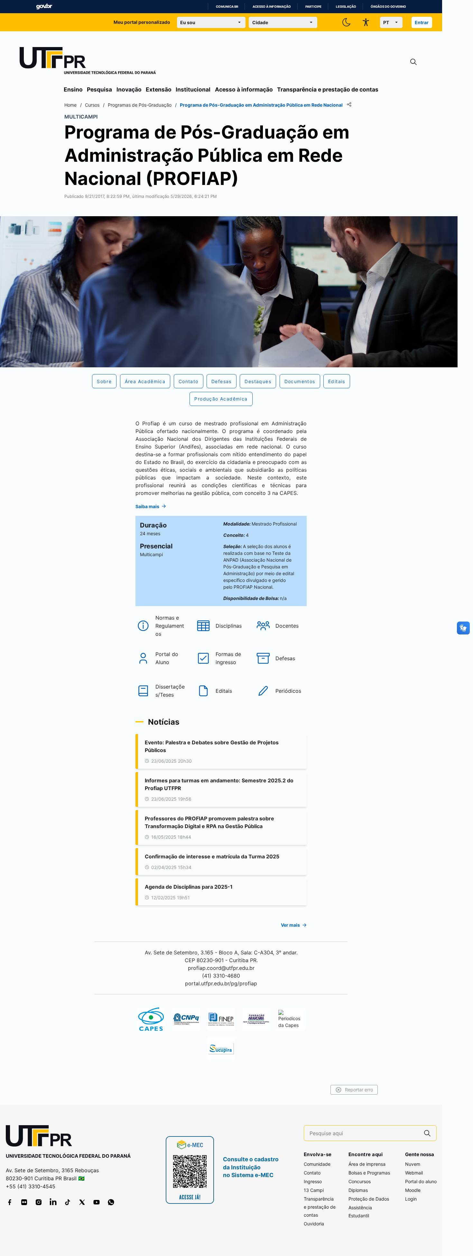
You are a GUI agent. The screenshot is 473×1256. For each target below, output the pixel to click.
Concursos (359, 1181)
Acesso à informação (272, 6)
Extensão (159, 89)
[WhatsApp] (111, 1202)
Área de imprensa (366, 1164)
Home (70, 105)
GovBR (44, 7)
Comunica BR (227, 6)
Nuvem (412, 1164)
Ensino (73, 89)
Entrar (422, 22)
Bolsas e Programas (369, 1172)
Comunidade (317, 1164)
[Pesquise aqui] (427, 1133)
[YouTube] (96, 1202)
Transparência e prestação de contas (327, 89)
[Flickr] (24, 1202)
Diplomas (358, 1190)
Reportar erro (359, 1089)
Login (411, 1199)
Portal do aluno (421, 1181)
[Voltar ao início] (41, 1137)
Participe (313, 6)
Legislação (346, 6)
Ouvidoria (314, 1223)
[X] (82, 1202)
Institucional (193, 89)
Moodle (413, 1190)
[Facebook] (10, 1202)
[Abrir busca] (413, 62)
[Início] (88, 62)
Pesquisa (99, 89)
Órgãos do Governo (388, 6)
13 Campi (314, 1190)
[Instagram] (38, 1202)
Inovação (129, 89)
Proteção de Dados (368, 1199)
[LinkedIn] (53, 1202)
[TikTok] (67, 1202)
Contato (312, 1172)
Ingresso (313, 1181)
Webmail (414, 1172)
